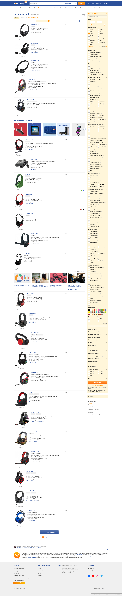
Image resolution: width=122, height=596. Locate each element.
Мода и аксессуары (103, 7)
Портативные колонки (92, 407)
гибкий (101, 186)
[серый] (81, 209)
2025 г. (91, 321)
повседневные (93, 111)
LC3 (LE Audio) (93, 251)
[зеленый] (81, 190)
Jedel (16, 17)
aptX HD (101, 253)
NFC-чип (92, 247)
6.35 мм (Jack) (93, 99)
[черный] (83, 209)
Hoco (91, 31)
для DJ (91, 119)
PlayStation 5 (93, 131)
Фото (30, 7)
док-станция (93, 304)
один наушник (93, 222)
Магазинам (16, 573)
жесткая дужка (93, 204)
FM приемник (93, 170)
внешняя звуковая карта (96, 166)
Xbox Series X (93, 128)
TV (35, 7)
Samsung (102, 38)
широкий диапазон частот (96, 140)
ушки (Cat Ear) (93, 280)
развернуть (105, 323)
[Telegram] (101, 576)
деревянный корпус (94, 278)
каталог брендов (32, 557)
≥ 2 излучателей (94, 153)
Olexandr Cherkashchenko (22, 547)
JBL (100, 31)
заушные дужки (94, 289)
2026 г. (101, 318)
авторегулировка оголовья (96, 193)
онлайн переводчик (94, 136)
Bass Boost (102, 146)
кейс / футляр (93, 302)
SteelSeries (102, 42)
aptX (91, 253)
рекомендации (102, 556)
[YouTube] (93, 576)
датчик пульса (93, 209)
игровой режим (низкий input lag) (98, 138)
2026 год (31, 354)
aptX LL (92, 255)
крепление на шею (94, 198)
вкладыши (92, 65)
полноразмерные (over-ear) (96, 74)
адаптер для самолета (95, 300)
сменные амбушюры (95, 293)
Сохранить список (34, 17)
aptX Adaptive (93, 258)
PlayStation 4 (103, 128)
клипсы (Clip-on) (94, 86)
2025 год (33, 26)
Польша (40, 575)
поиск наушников (94, 219)
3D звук (92, 144)
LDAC (101, 260)
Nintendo (102, 131)
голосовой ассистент (95, 160)
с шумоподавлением (95, 180)
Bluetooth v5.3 (93, 235)
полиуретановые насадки (96, 287)
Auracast (92, 249)
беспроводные (93, 54)
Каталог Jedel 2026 (92, 390)
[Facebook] (89, 576)
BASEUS (101, 29)
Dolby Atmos (102, 144)
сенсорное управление (95, 217)
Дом (61, 7)
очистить (23, 17)
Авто (76, 7)
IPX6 (91, 373)
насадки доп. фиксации (95, 291)
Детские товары (69, 7)
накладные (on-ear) (94, 72)
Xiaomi (91, 44)
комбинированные (94, 61)
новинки (92, 318)
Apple (91, 29)
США (39, 573)
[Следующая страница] (60, 537)
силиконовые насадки (95, 285)
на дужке (102, 184)
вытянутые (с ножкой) (95, 79)
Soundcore (92, 42)
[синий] (83, 190)
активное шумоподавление (96, 155)
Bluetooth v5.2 (93, 237)
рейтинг (92, 556)
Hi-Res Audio (93, 146)
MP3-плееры (90, 406)
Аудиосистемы (91, 412)
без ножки (92, 81)
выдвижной (93, 186)
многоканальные (36, 81)
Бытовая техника (48, 7)
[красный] (80, 209)
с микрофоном (93, 175)
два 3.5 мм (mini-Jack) (95, 95)
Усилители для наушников (93, 409)
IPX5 (101, 371)
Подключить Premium (19, 582)
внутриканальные (94, 68)
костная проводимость (95, 164)
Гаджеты (16, 7)
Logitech (101, 33)
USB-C (91, 103)
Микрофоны (90, 411)
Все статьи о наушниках (79, 271)
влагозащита (51, 161)
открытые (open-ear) (95, 70)
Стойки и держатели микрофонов (95, 414)
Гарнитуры (90, 404)
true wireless (38, 161)
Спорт (95, 7)
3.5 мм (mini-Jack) (94, 93)
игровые (92, 115)
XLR (91, 101)
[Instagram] (97, 576)
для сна (92, 121)
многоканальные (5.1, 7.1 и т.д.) (97, 142)
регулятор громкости (95, 149)
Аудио (39, 7)
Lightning (102, 101)
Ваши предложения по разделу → (38, 546)
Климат (56, 7)
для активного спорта (95, 113)
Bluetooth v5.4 (93, 233)
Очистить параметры (98, 385)
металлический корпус (95, 275)
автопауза (92, 151)
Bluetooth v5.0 (45, 161)
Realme (92, 38)
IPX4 (91, 371)
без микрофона (39, 334)
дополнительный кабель (96, 296)
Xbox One (92, 126)
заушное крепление (94, 195)
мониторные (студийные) (96, 117)
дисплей (92, 224)
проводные (93, 58)
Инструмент (83, 7)
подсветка (44, 81)
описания (30, 556)
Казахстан (40, 578)
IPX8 (91, 375)
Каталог (15, 11)
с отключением (93, 182)
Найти (81, 3)
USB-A (101, 103)
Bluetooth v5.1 (93, 240)
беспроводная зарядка (95, 211)
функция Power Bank (95, 215)
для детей (102, 119)
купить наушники (96, 391)
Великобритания (42, 571)
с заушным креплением (95, 83)
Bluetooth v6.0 (93, 231)
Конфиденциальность (19, 575)
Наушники (28, 11)
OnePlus (92, 35)
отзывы (48, 556)
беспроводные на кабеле (96, 56)
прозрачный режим (94, 162)
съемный (92, 184)
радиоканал (102, 106)
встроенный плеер (94, 168)
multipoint (102, 247)
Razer (101, 35)
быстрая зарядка (94, 213)
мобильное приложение (96, 157)
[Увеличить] (22, 30)
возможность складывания (96, 267)
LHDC (91, 262)
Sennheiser (92, 40)
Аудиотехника (21, 11)
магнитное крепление (95, 200)
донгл (91, 298)
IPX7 (101, 373)
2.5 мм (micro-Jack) (94, 90)
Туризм (90, 7)
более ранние (103, 321)
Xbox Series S (103, 126)
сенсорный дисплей (94, 226)
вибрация (92, 206)
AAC (91, 260)
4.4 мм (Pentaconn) (94, 97)
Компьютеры (23, 7)
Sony (101, 40)
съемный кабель (94, 191)
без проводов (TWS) (95, 52)
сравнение (79, 554)
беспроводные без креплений (97, 202)
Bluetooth (92, 106)
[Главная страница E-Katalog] (20, 3)
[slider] (91, 24)
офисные (102, 115)
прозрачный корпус (94, 273)
